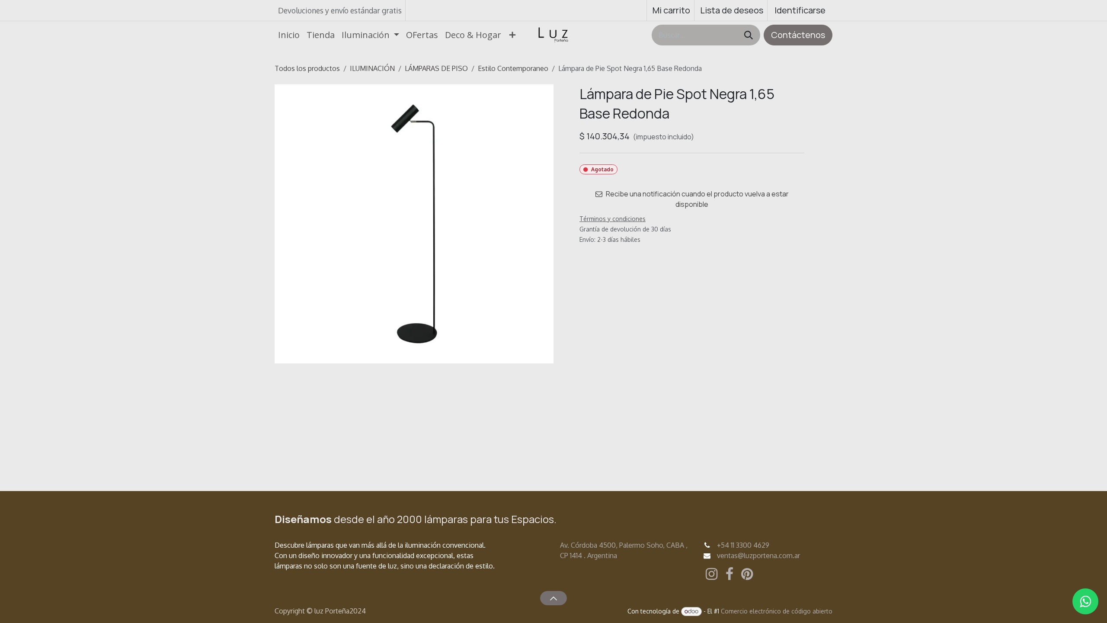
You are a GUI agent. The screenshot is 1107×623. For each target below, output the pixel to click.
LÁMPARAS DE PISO (436, 68)
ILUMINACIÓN (372, 68)
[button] (553, 598)
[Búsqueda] (748, 35)
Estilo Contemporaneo (513, 68)
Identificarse (799, 10)
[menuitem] (289, 35)
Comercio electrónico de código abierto (776, 611)
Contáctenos (798, 35)
